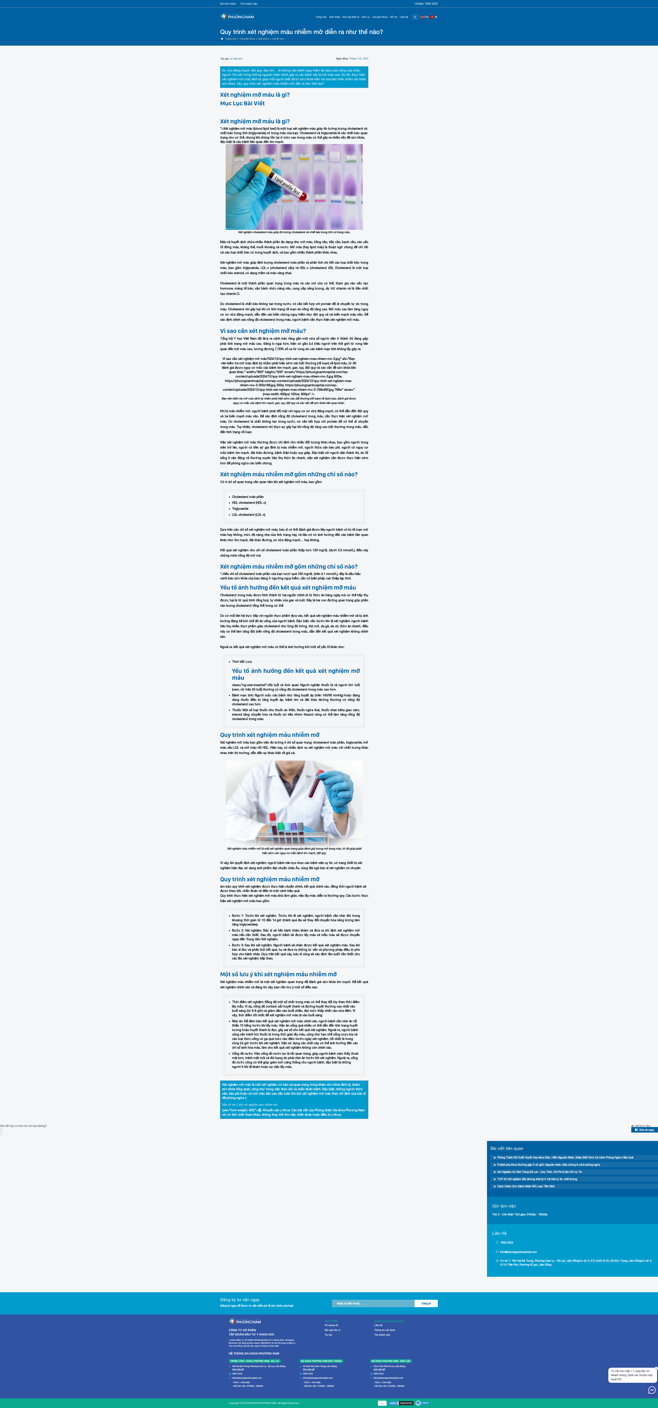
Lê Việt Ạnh (236, 58)
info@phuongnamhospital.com (518, 1251)
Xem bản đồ (238, 1369)
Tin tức (328, 1335)
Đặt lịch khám (228, 3)
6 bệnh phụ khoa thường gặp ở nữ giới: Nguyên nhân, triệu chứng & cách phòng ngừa (548, 1164)
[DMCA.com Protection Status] (401, 1403)
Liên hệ (404, 16)
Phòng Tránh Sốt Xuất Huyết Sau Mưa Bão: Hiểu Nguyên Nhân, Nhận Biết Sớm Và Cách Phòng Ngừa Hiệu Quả (565, 1157)
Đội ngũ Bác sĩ (351, 16)
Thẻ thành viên (248, 3)
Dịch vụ (366, 16)
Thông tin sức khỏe (384, 1330)
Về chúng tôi (331, 1325)
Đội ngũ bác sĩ (332, 1330)
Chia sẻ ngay (646, 1129)
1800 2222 (431, 3)
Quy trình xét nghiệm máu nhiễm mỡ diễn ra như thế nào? (301, 31)
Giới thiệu (334, 16)
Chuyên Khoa (380, 16)
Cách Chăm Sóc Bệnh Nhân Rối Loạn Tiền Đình (526, 1186)
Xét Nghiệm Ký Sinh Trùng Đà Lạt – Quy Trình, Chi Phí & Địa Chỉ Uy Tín (539, 1171)
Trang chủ (321, 16)
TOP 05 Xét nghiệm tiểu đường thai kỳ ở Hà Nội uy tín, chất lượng (537, 1179)
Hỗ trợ (394, 16)
